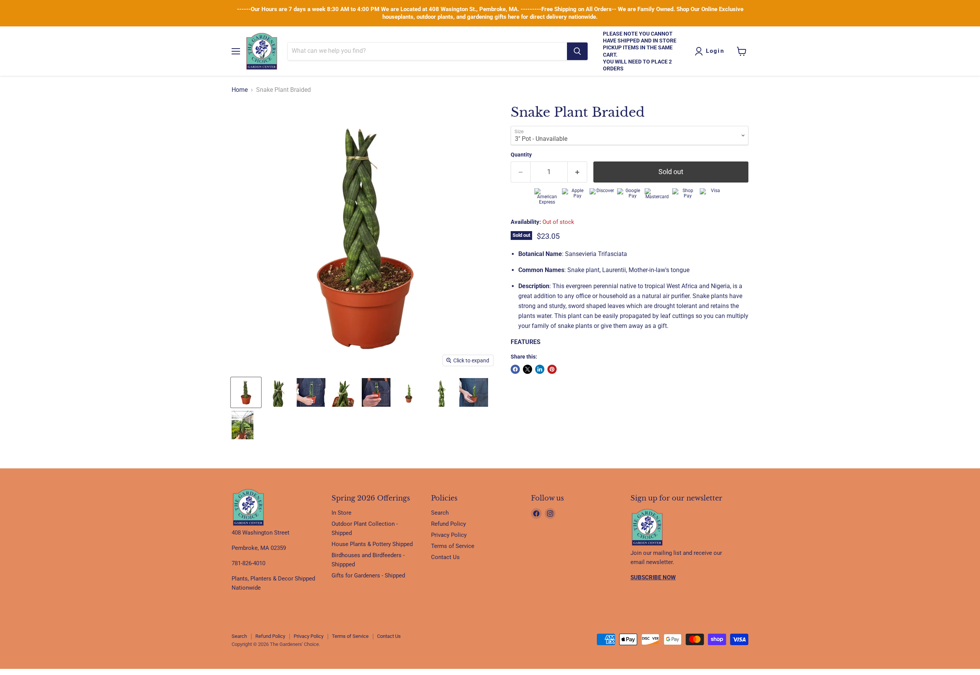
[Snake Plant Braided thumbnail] (246, 392)
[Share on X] (527, 369)
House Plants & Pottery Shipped (372, 544)
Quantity (521, 155)
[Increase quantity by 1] (577, 172)
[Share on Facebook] (515, 369)
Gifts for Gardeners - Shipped (368, 575)
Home (240, 89)
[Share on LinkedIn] (539, 369)
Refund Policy (448, 523)
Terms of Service (452, 546)
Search (440, 512)
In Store (341, 512)
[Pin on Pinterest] (552, 369)
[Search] (577, 51)
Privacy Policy (449, 535)
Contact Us (445, 557)
